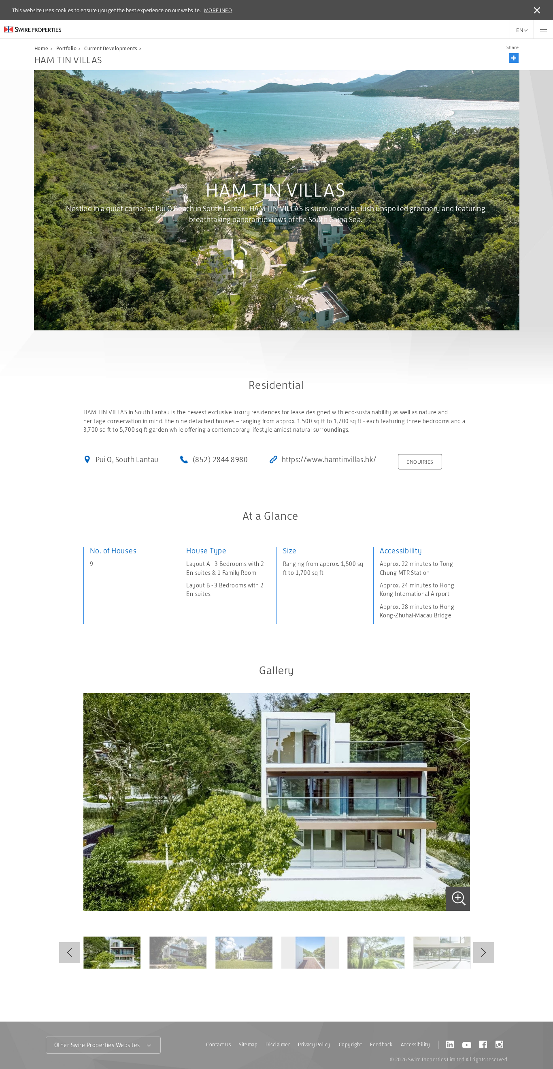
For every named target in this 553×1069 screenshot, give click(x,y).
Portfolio (66, 48)
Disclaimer (278, 1044)
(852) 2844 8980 (220, 459)
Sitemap (248, 1044)
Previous (69, 952)
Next (483, 952)
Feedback (381, 1044)
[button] (514, 58)
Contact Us (218, 1044)
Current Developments (110, 48)
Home (41, 48)
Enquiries (419, 461)
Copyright (350, 1044)
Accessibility (415, 1044)
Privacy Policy (314, 1044)
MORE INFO (218, 10)
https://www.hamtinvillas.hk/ (329, 459)
